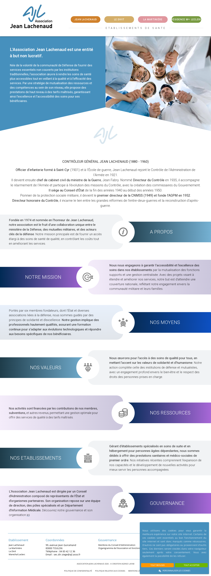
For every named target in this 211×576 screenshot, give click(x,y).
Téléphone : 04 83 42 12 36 (60, 551)
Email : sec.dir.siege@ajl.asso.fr (63, 554)
